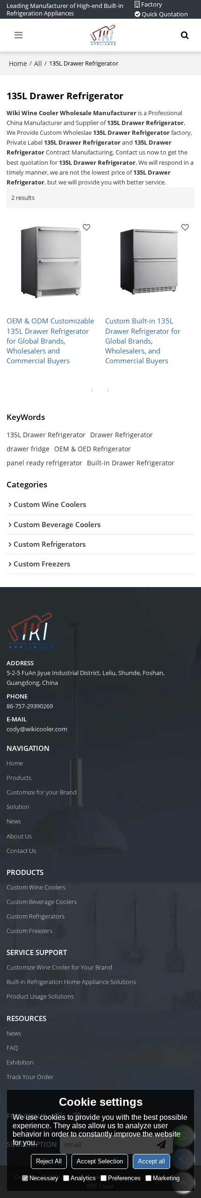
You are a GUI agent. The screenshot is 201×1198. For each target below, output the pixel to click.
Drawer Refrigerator (121, 434)
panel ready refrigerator (44, 462)
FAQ (12, 1048)
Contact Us (21, 850)
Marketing (166, 1178)
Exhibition (20, 1062)
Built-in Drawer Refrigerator (130, 462)
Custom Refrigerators (36, 916)
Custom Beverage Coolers (42, 901)
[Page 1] (93, 390)
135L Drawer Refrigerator (46, 434)
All (38, 63)
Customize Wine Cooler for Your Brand (59, 967)
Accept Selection (100, 1161)
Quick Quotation (165, 14)
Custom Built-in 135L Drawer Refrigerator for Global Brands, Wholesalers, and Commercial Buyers (142, 340)
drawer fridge (28, 448)
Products (19, 777)
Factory (151, 4)
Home (18, 63)
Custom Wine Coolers (36, 887)
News (14, 821)
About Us (19, 836)
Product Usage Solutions (40, 996)
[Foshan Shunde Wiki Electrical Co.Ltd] (103, 35)
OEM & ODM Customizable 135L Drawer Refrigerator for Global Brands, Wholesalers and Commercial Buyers (50, 340)
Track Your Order (30, 1077)
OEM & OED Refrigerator (92, 448)
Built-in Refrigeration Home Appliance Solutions (71, 982)
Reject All (49, 1161)
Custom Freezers (29, 930)
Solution (18, 806)
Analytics (83, 1178)
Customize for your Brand (42, 792)
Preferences (124, 1178)
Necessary (43, 1178)
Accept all (151, 1161)
